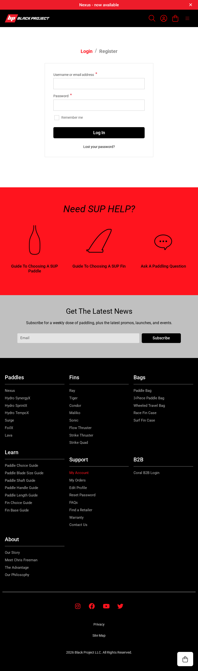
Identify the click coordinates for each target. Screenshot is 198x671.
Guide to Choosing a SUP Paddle (34, 268)
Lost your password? (99, 147)
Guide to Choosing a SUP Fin (99, 266)
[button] (185, 659)
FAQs (73, 502)
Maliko (74, 413)
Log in (99, 132)
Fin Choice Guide (18, 503)
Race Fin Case (145, 413)
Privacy (99, 624)
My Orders (77, 480)
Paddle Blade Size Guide (24, 473)
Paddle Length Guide (21, 495)
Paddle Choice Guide (21, 465)
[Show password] (137, 105)
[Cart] (175, 18)
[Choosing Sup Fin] (99, 241)
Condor (75, 405)
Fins (74, 377)
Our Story (12, 552)
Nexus (10, 390)
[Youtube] (106, 606)
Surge (9, 420)
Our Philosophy (17, 575)
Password (62, 95)
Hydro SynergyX (17, 398)
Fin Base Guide (17, 510)
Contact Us (78, 525)
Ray (72, 390)
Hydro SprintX (16, 405)
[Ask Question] (163, 241)
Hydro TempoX (17, 413)
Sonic (73, 420)
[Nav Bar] (187, 18)
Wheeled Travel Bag (149, 405)
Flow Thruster (80, 428)
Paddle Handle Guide (21, 488)
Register (108, 51)
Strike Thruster (81, 435)
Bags (139, 377)
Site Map (99, 635)
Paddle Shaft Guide (20, 480)
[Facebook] (92, 606)
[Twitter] (120, 606)
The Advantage (17, 567)
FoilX (9, 428)
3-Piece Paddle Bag (149, 398)
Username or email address (75, 74)
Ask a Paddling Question (163, 266)
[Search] (152, 18)
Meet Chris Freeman (21, 560)
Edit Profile (78, 488)
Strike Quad (78, 442)
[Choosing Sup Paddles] (34, 241)
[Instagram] (78, 606)
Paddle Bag (142, 390)
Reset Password (82, 495)
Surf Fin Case (144, 420)
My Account (79, 473)
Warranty (76, 517)
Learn (11, 452)
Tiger (73, 398)
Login (86, 51)
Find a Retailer (80, 510)
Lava (8, 435)
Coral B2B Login (146, 473)
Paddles (14, 377)
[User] (163, 18)
